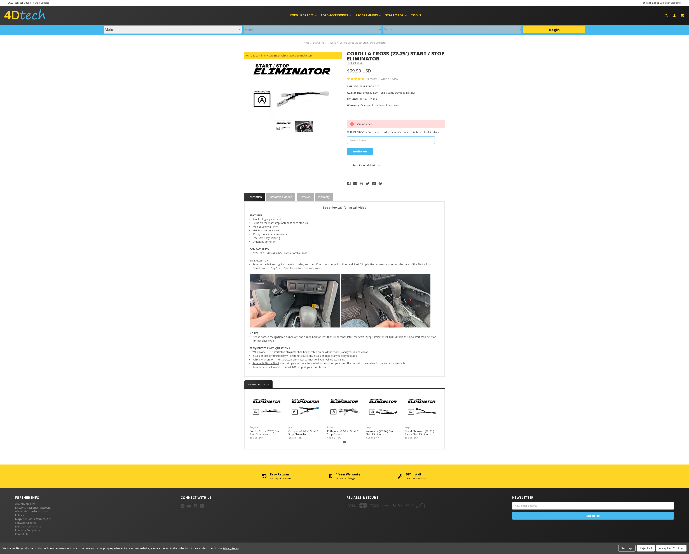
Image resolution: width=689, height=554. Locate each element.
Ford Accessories (335, 15)
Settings (626, 548)
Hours (35, 2)
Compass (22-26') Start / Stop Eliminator (303, 432)
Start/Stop (394, 15)
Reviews (305, 197)
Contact (45, 2)
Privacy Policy (230, 548)
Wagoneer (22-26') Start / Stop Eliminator (381, 432)
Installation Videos (280, 197)
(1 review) (372, 79)
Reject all (646, 548)
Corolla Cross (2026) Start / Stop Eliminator (266, 432)
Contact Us (21, 534)
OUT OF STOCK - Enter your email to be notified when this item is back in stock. (393, 132)
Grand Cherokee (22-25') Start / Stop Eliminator (419, 432)
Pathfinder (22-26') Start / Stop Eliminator (342, 432)
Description (255, 197)
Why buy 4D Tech (25, 504)
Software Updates (25, 522)
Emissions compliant (264, 241)
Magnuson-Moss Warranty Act (33, 519)
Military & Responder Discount (33, 507)
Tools (416, 15)
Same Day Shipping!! (663, 2)
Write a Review (389, 79)
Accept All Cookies (671, 548)
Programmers (367, 15)
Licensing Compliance (27, 530)
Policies (19, 515)
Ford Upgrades (302, 15)
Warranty (324, 197)
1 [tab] (344, 442)
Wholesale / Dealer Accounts (32, 511)
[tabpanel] (267, 416)
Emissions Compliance (28, 526)
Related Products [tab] (258, 384)
